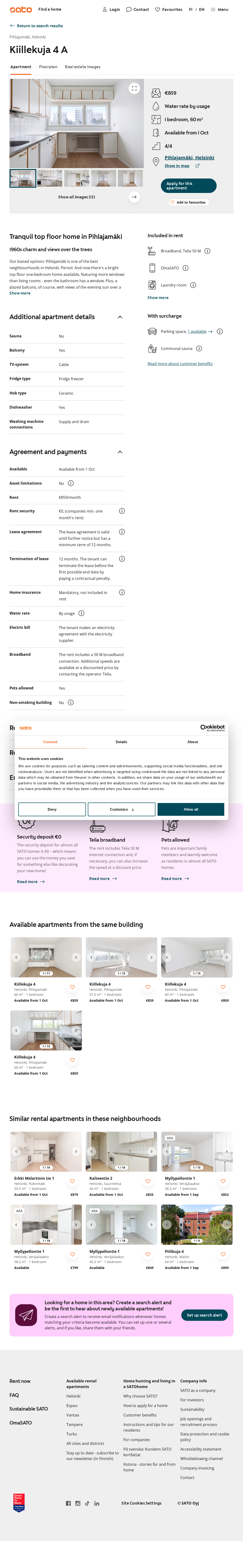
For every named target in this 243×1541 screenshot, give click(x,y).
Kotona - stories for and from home (149, 1467)
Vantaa (72, 1415)
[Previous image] (16, 957)
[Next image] (134, 197)
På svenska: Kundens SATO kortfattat (147, 1452)
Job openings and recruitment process (198, 1421)
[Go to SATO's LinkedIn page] (97, 1503)
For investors (192, 1400)
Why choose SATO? (140, 1396)
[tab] (21, 67)
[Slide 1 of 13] (22, 178)
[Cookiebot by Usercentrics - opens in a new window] (204, 728)
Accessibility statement (200, 1449)
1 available (197, 331)
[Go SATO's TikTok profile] (87, 1503)
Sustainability (192, 1409)
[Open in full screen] (134, 88)
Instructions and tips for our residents (148, 1427)
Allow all (191, 809)
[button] (207, 251)
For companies (136, 1439)
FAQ (14, 1395)
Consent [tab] (50, 742)
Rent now (19, 1381)
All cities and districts (85, 1443)
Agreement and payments (48, 452)
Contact (187, 1477)
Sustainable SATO (28, 1409)
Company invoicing (197, 1468)
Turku (71, 1434)
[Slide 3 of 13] (76, 178)
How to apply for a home (145, 1405)
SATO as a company (197, 1390)
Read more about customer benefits (180, 363)
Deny (52, 809)
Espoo (72, 1405)
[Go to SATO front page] (21, 9)
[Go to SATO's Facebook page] (68, 1503)
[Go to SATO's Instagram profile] (78, 1503)
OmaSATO (20, 1423)
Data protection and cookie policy (204, 1436)
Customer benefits (140, 1415)
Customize (119, 809)
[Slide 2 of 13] (49, 178)
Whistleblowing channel (201, 1458)
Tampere (74, 1424)
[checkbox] (72, 987)
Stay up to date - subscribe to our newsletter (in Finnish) (92, 1455)
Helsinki (73, 1396)
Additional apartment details (52, 317)
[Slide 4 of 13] (103, 178)
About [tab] (192, 742)
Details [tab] (121, 742)
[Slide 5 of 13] (130, 178)
